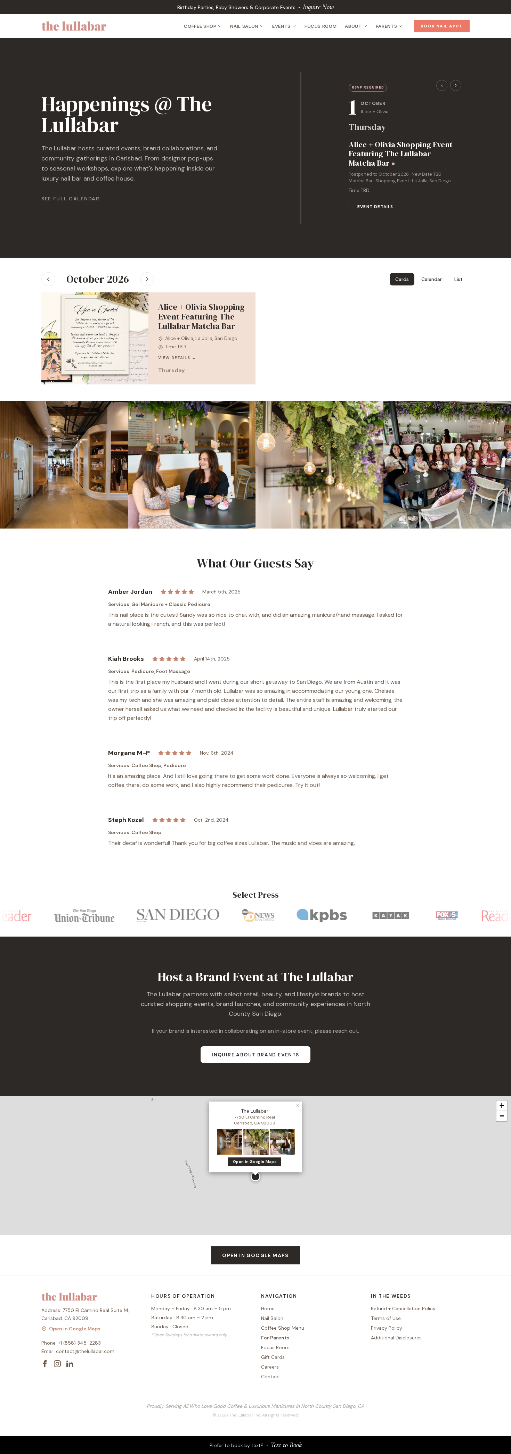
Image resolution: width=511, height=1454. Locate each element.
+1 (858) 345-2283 (79, 1343)
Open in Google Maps (254, 1161)
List (458, 279)
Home (268, 1308)
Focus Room (321, 26)
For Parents (275, 1338)
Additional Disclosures (396, 1338)
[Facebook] (44, 1363)
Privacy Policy (386, 1328)
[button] (255, 1176)
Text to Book (286, 1445)
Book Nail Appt (442, 26)
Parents (386, 26)
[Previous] (441, 85)
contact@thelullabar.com (85, 1351)
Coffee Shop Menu (282, 1328)
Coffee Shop (200, 26)
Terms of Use (386, 1318)
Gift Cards (273, 1357)
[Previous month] (48, 279)
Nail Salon (244, 26)
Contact (270, 1376)
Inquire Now (318, 7)
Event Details (375, 206)
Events (281, 26)
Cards (402, 279)
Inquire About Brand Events (255, 1055)
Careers (270, 1367)
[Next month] (147, 279)
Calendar (431, 279)
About (353, 26)
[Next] (455, 85)
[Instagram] (57, 1363)
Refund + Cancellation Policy (403, 1308)
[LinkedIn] (69, 1363)
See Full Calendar (70, 199)
